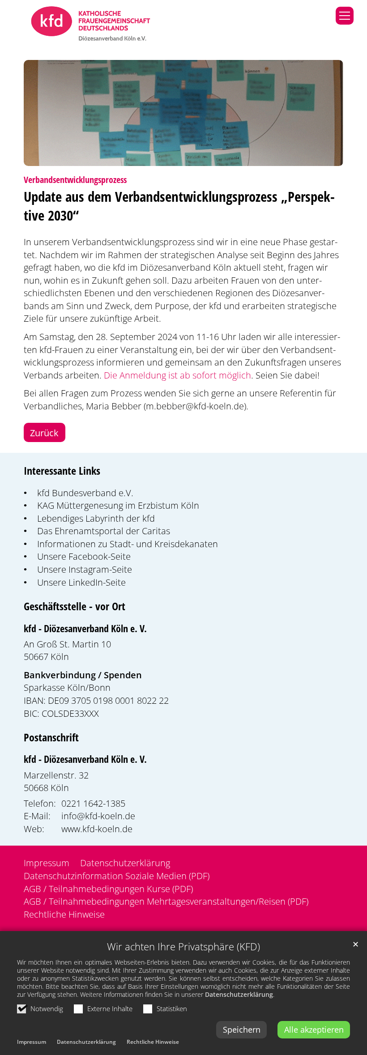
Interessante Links (62, 471)
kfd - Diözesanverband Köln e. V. (85, 628)
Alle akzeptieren (314, 1029)
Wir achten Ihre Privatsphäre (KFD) (183, 946)
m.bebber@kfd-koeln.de (195, 406)
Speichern (241, 1029)
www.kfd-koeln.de (96, 828)
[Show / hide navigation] (345, 16)
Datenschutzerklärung (239, 994)
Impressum (31, 1042)
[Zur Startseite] (91, 25)
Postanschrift (51, 737)
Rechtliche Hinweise (153, 1042)
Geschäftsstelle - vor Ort (74, 606)
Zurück (44, 432)
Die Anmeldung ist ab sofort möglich (177, 375)
